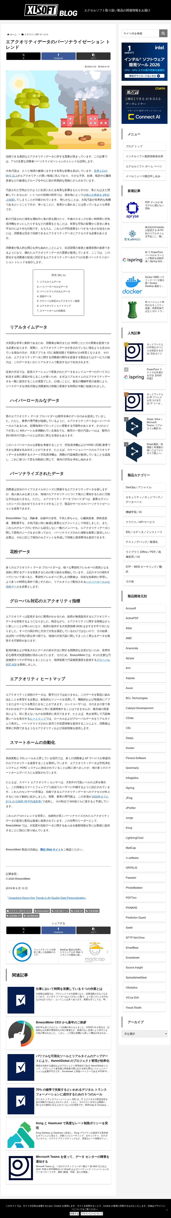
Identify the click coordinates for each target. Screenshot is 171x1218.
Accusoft (131, 608)
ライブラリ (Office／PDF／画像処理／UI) (143, 554)
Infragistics (132, 778)
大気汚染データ (61, 910)
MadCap (131, 848)
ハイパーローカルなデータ (54, 286)
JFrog (129, 798)
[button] (93, 56)
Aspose (130, 678)
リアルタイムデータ (50, 281)
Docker (130, 748)
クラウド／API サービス (20, 910)
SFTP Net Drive (135, 937)
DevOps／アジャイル (138, 487)
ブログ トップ (134, 146)
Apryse (130, 658)
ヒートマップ (38, 718)
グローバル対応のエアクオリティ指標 (59, 300)
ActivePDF (132, 618)
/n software (132, 858)
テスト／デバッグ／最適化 (142, 542)
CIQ (128, 728)
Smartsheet (132, 957)
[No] (166, 1209)
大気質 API (78, 910)
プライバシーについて (92, 1213)
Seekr (129, 927)
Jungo (129, 818)
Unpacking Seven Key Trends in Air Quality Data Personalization (47, 898)
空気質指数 (94, 910)
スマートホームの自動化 (52, 310)
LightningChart (134, 838)
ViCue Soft (132, 997)
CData (129, 718)
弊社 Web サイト (50, 849)
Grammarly (132, 768)
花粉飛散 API (15, 915)
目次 (54, 275)
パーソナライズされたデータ (55, 291)
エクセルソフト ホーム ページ (144, 166)
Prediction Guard (136, 917)
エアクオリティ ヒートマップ (55, 305)
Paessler (131, 877)
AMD (129, 638)
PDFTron (131, 898)
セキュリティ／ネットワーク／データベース (144, 499)
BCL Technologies (137, 698)
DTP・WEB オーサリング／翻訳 (144, 569)
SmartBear (132, 947)
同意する (74, 1213)
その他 (130, 581)
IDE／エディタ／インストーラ (144, 532)
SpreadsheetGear (136, 977)
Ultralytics (131, 987)
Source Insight (134, 967)
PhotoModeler (134, 888)
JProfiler (131, 808)
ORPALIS (131, 867)
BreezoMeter (43, 910)
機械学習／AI (134, 512)
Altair (129, 628)
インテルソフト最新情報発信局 (144, 156)
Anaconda (132, 648)
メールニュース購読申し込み (143, 176)
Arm (128, 668)
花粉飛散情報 (32, 915)
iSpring (130, 788)
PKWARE (131, 908)
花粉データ (45, 296)
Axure (129, 688)
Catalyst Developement (139, 708)
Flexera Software (136, 758)
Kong (129, 828)
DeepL (130, 738)
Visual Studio (134, 1007)
